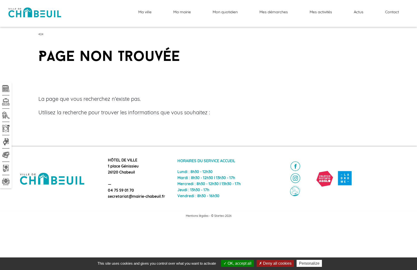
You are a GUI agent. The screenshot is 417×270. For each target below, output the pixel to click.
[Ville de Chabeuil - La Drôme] (345, 179)
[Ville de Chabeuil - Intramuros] (295, 190)
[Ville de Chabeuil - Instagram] (295, 178)
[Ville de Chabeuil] (34, 12)
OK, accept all (239, 263)
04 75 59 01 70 (121, 191)
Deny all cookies (277, 263)
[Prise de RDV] (5, 88)
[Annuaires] (5, 168)
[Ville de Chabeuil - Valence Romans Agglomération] (324, 179)
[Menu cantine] (5, 128)
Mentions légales (197, 216)
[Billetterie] (5, 155)
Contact (392, 12)
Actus (358, 12)
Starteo (219, 216)
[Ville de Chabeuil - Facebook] (295, 166)
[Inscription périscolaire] (5, 115)
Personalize (309, 263)
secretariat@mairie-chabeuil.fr (136, 197)
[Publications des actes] (5, 141)
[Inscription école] (5, 101)
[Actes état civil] (5, 181)
